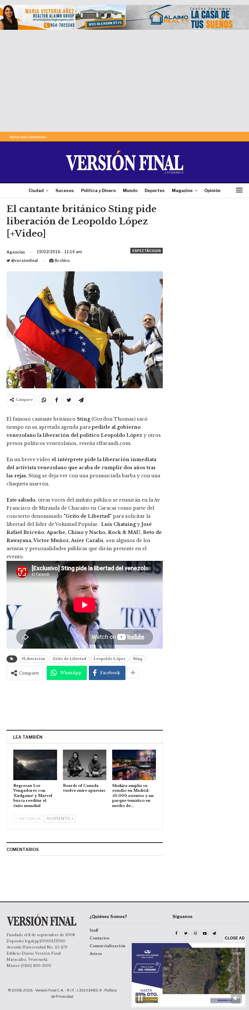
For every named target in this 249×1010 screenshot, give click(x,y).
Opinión (212, 190)
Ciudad (36, 190)
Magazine (182, 190)
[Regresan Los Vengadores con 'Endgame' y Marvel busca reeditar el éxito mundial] (35, 765)
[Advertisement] (124, 78)
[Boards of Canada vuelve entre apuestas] (85, 765)
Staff (93, 930)
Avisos (95, 953)
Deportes (155, 190)
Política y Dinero (98, 190)
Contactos (99, 938)
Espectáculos (146, 251)
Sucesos (64, 190)
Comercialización (107, 946)
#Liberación (33, 659)
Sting (137, 659)
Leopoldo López (109, 659)
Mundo (130, 190)
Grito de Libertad (69, 659)
